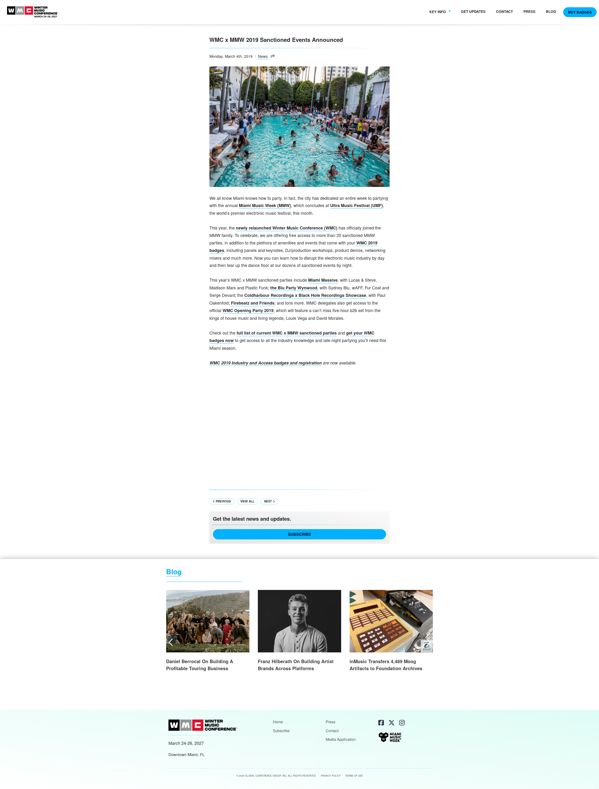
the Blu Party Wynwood (293, 288)
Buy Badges (580, 12)
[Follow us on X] (391, 722)
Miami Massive (323, 280)
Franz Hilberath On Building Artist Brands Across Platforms (296, 665)
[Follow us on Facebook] (381, 722)
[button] (171, 642)
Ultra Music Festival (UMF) (356, 205)
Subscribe (299, 534)
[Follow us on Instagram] (401, 722)
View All (247, 501)
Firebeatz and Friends (252, 303)
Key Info (438, 11)
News (263, 56)
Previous (223, 501)
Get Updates (473, 11)
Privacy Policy (331, 775)
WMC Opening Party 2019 (248, 310)
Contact (504, 11)
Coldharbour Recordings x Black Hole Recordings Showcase (305, 295)
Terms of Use (354, 775)
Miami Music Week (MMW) (265, 205)
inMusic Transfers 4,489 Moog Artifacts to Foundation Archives (386, 665)
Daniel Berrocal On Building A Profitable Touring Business (199, 665)
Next (268, 501)
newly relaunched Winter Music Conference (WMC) (286, 228)
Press (529, 11)
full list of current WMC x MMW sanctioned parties (287, 333)
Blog (551, 11)
